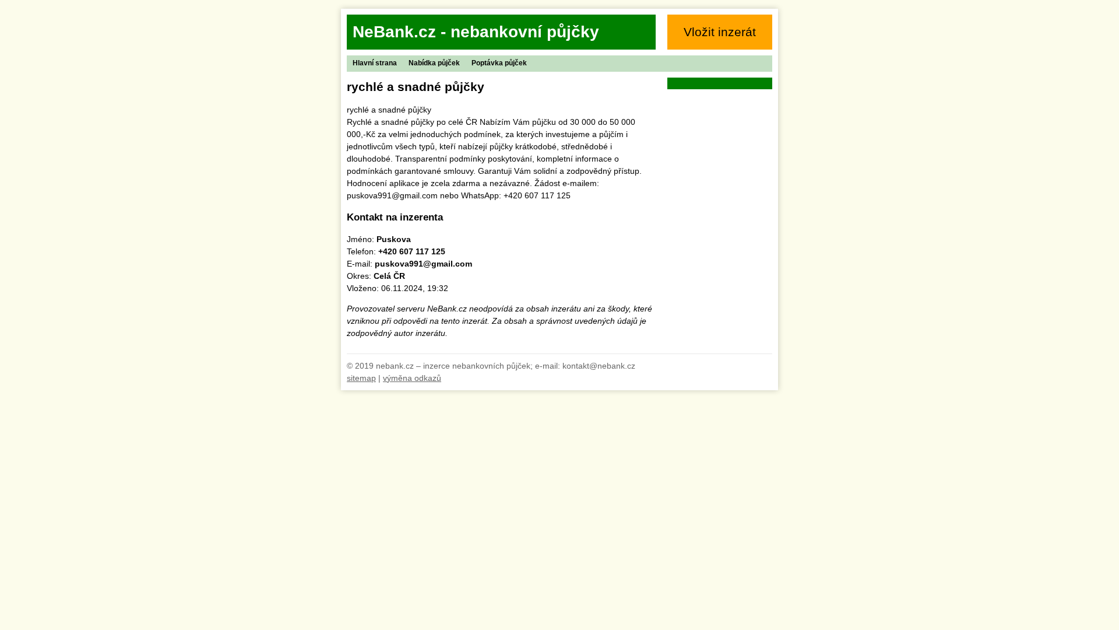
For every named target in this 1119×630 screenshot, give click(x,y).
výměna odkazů (412, 378)
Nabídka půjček (434, 63)
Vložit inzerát (720, 31)
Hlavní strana (375, 63)
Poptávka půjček (499, 63)
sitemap (361, 378)
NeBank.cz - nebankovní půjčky (476, 32)
